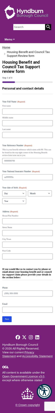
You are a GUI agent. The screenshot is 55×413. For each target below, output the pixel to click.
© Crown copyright (27, 405)
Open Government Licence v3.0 (23, 376)
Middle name (7, 117)
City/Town (6, 239)
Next (7, 319)
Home (6, 47)
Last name (6, 129)
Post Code (6, 251)
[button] (44, 391)
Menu (8, 39)
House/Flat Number (10, 216)
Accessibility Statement (37, 356)
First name (6, 106)
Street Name (7, 227)
